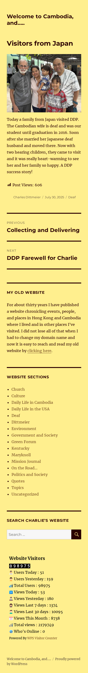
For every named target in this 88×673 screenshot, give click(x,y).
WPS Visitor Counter (42, 638)
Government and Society (34, 435)
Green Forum (23, 441)
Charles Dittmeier (27, 197)
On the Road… (24, 468)
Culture (18, 396)
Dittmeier (20, 422)
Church (18, 389)
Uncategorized (25, 494)
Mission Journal (26, 461)
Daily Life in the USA (30, 409)
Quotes (18, 481)
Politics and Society (29, 474)
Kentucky (20, 448)
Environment (23, 428)
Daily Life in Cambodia (32, 402)
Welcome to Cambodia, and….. (29, 659)
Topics (17, 487)
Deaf (72, 197)
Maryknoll (21, 454)
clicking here (39, 350)
